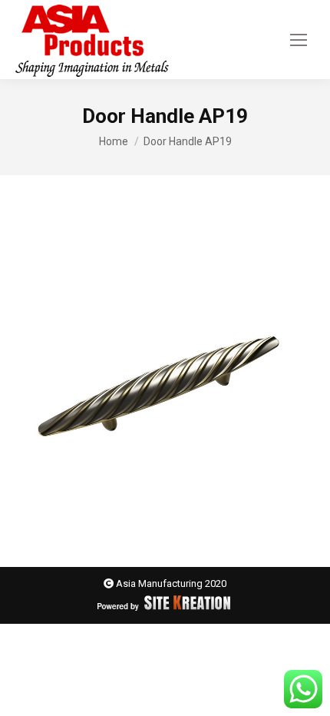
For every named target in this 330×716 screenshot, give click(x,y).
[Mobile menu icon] (298, 40)
